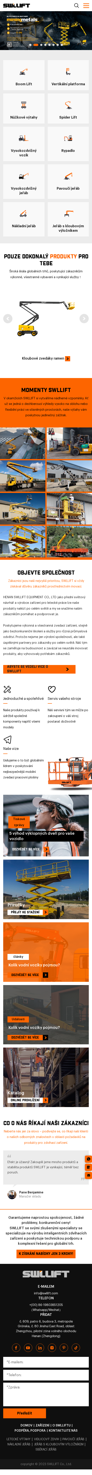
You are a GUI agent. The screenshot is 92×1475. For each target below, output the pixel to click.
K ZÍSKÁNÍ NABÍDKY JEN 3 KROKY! (46, 1254)
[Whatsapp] (88, 1159)
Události (18, 1019)
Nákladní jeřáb (18, 1444)
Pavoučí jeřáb (73, 1439)
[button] (30, 45)
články (18, 956)
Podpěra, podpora (30, 1430)
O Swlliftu (61, 1425)
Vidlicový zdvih (46, 1439)
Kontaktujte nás (63, 1430)
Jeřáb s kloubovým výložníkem (58, 1444)
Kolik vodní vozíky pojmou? (34, 965)
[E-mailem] (88, 1175)
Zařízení (42, 1425)
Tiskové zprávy (19, 822)
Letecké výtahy (19, 1439)
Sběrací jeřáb (46, 1449)
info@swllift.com (46, 1293)
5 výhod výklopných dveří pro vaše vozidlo (41, 836)
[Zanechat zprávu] (88, 1167)
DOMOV (27, 1425)
